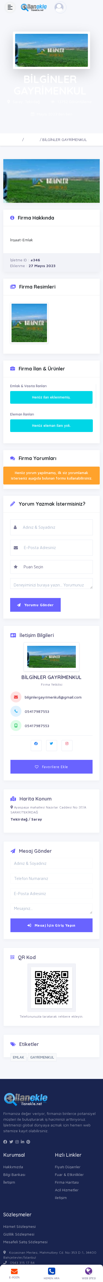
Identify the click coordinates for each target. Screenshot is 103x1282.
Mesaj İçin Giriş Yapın (55, 925)
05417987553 (37, 711)
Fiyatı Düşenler (67, 1166)
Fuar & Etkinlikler (69, 1174)
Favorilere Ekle (54, 767)
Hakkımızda (13, 1166)
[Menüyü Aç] (10, 7)
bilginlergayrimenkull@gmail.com (53, 697)
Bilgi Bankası (14, 1174)
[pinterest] (28, 1142)
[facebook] (5, 1142)
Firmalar (32, 139)
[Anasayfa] (35, 7)
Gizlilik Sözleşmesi (18, 1234)
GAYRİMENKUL (42, 1057)
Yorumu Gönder (38, 605)
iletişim (61, 1197)
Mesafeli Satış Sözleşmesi (25, 1241)
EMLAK (18, 1057)
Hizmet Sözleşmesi (19, 1226)
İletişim (9, 1182)
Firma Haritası (67, 1182)
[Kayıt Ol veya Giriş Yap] (60, 7)
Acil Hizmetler (67, 1189)
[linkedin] (22, 1142)
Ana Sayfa (12, 139)
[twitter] (11, 1142)
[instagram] (17, 1142)
